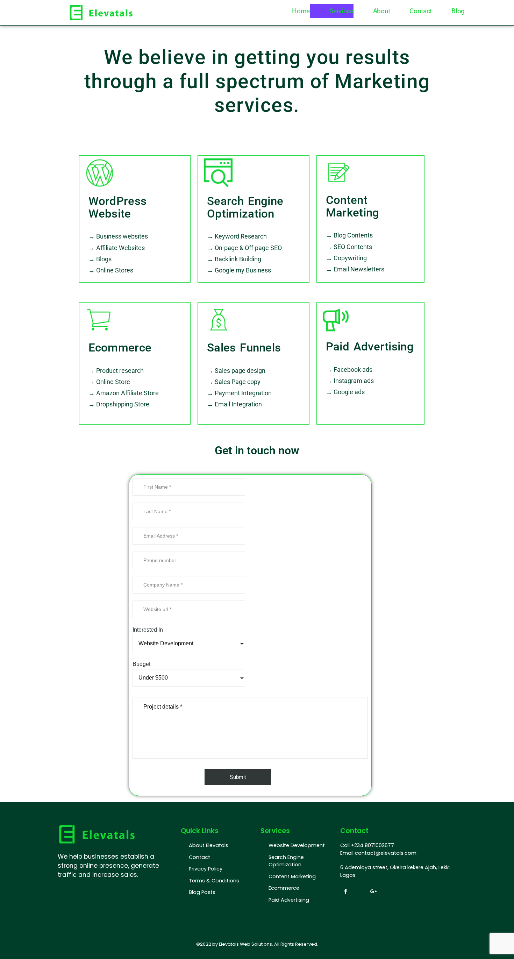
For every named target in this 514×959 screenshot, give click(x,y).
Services (341, 11)
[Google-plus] (373, 891)
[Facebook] (345, 891)
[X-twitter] (359, 891)
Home (301, 11)
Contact (420, 11)
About (381, 11)
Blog (458, 11)
